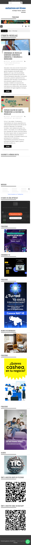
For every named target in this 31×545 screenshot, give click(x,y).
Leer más (8, 91)
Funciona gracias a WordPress (8, 541)
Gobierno (13, 39)
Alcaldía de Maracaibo (9, 63)
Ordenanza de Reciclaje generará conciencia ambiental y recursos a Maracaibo (13, 55)
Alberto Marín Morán (17, 61)
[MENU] (1, 26)
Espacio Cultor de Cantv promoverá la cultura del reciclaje (14, 112)
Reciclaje (17, 63)
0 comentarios (10, 64)
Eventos (3, 96)
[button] (27, 541)
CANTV (5, 118)
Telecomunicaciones (9, 96)
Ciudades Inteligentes (5, 39)
